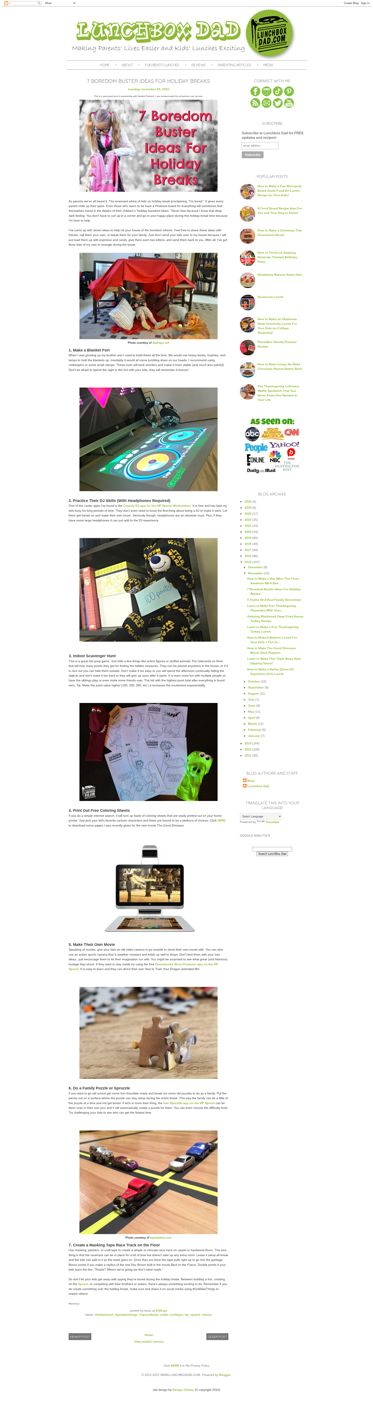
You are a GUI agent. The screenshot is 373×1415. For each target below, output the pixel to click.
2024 (248, 507)
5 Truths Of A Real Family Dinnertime (274, 599)
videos (207, 1314)
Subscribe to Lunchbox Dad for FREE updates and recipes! (273, 135)
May (251, 711)
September (256, 687)
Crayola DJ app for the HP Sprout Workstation (157, 505)
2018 (248, 544)
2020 (248, 531)
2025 (248, 501)
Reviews (198, 65)
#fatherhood (104, 1314)
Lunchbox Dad (258, 786)
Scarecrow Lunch (270, 297)
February (255, 729)
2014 (248, 743)
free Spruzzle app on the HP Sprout (189, 1103)
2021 (248, 525)
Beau (251, 780)
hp (187, 1314)
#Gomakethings (126, 1314)
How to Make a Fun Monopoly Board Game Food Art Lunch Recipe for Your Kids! (280, 190)
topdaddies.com (161, 1237)
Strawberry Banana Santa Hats (280, 274)
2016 (248, 556)
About (128, 65)
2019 (248, 538)
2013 (248, 749)
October (254, 681)
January (254, 736)
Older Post (217, 1337)
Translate (272, 822)
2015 (248, 562)
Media (268, 65)
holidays (176, 1314)
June (252, 705)
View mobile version (149, 1341)
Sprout (83, 1284)
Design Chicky (183, 1389)
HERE (221, 820)
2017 (248, 550)
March (253, 723)
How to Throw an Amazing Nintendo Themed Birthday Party (277, 257)
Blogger (225, 1375)
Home (105, 65)
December (256, 567)
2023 (248, 513)
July (251, 699)
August (254, 693)
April (252, 717)
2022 (248, 519)
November (256, 573)
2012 (248, 755)
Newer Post (80, 1337)
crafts (164, 1314)
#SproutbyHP (148, 1314)
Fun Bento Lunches (162, 65)
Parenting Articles (234, 65)
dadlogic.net (160, 342)
